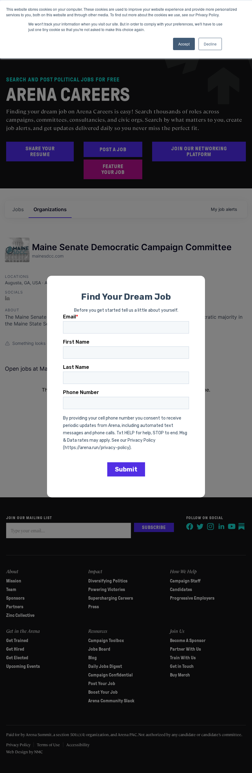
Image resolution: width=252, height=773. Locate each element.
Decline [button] (210, 43)
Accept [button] (184, 43)
